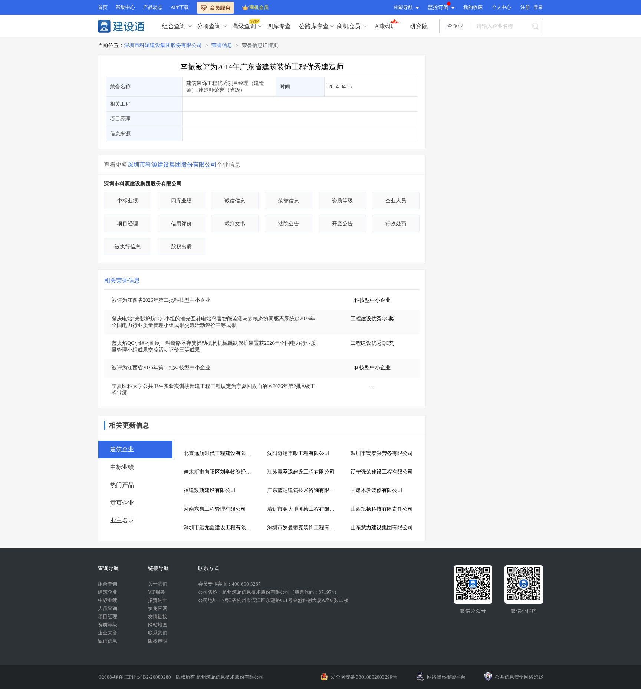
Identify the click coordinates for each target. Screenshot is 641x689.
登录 (538, 7)
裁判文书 (234, 224)
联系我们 (157, 633)
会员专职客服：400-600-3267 (229, 584)
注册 (525, 7)
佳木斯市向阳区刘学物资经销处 (220, 472)
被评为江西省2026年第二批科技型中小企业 (161, 300)
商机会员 (259, 7)
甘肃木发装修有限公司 (376, 490)
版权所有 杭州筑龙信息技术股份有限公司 (220, 677)
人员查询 (107, 608)
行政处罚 (395, 224)
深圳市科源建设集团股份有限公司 (163, 45)
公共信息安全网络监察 (519, 677)
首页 (103, 7)
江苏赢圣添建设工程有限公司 (301, 472)
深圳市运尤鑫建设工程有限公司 (220, 527)
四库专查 (279, 26)
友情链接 (157, 616)
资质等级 (342, 201)
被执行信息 (128, 247)
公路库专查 (314, 26)
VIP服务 (156, 592)
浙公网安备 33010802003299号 (364, 677)
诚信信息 (234, 201)
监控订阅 (438, 7)
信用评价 (181, 224)
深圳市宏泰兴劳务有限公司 (382, 453)
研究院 (419, 26)
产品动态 (152, 7)
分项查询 (209, 26)
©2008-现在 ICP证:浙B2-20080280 (135, 677)
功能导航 (403, 7)
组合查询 (174, 26)
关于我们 (157, 584)
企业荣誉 (107, 633)
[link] (163, 45)
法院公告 (288, 224)
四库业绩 (181, 201)
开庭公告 (342, 224)
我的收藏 (473, 7)
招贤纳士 (157, 600)
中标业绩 (127, 201)
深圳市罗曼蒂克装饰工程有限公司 (303, 527)
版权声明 (157, 641)
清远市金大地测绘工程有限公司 (303, 509)
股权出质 (181, 247)
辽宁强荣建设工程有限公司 (382, 472)
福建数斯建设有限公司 (210, 490)
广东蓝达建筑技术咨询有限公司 (303, 490)
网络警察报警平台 (446, 677)
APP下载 (180, 7)
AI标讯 (384, 26)
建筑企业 (107, 592)
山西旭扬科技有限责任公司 (382, 509)
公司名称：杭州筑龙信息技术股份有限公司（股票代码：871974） (268, 592)
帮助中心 (125, 7)
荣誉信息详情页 (260, 45)
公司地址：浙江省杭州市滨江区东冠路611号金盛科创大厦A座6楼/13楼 (273, 600)
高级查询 (244, 26)
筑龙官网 (157, 608)
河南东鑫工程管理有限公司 (215, 509)
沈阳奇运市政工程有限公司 (298, 453)
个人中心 (501, 7)
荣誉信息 (221, 45)
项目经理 (127, 224)
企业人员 (395, 201)
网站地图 (157, 624)
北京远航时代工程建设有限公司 (220, 453)
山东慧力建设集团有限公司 (382, 527)
